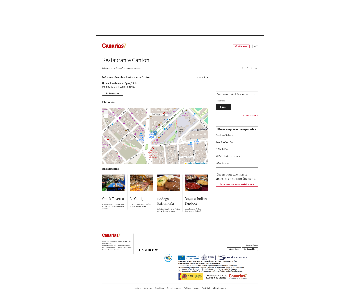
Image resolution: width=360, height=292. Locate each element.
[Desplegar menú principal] (256, 46)
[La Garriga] (141, 183)
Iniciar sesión (242, 46)
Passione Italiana (224, 135)
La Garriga (137, 198)
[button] (155, 133)
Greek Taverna (113, 198)
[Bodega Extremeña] (168, 183)
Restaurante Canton (133, 68)
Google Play (251, 249)
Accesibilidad (159, 288)
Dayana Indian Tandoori (196, 201)
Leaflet (189, 163)
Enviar (223, 107)
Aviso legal (148, 288)
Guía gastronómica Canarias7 (112, 68)
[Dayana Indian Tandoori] (196, 183)
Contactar (137, 288)
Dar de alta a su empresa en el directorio (237, 184)
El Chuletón (222, 149)
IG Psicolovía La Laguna (228, 156)
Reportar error (252, 115)
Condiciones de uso (174, 288)
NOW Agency (223, 163)
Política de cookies (219, 288)
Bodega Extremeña (165, 201)
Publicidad (206, 288)
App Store (234, 249)
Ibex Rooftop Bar (224, 142)
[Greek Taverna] (113, 183)
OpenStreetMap (201, 163)
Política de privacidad (191, 288)
